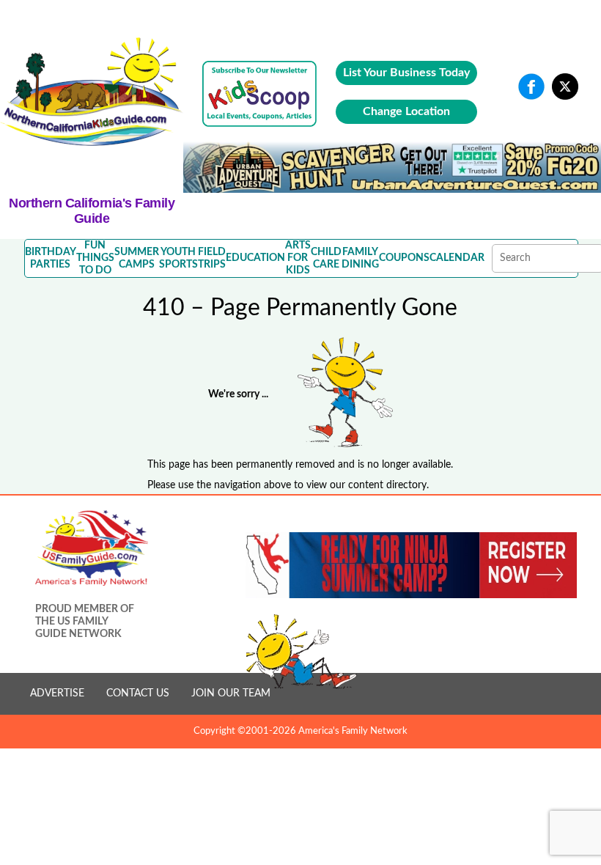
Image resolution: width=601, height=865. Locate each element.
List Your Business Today (406, 72)
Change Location (406, 111)
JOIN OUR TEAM (230, 693)
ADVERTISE (57, 693)
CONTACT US (137, 693)
